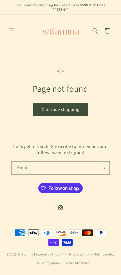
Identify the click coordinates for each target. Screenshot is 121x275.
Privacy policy (78, 254)
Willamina (25, 254)
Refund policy (104, 254)
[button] (11, 31)
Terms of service (77, 263)
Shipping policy (48, 263)
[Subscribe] (103, 168)
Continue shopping (61, 109)
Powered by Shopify (48, 254)
